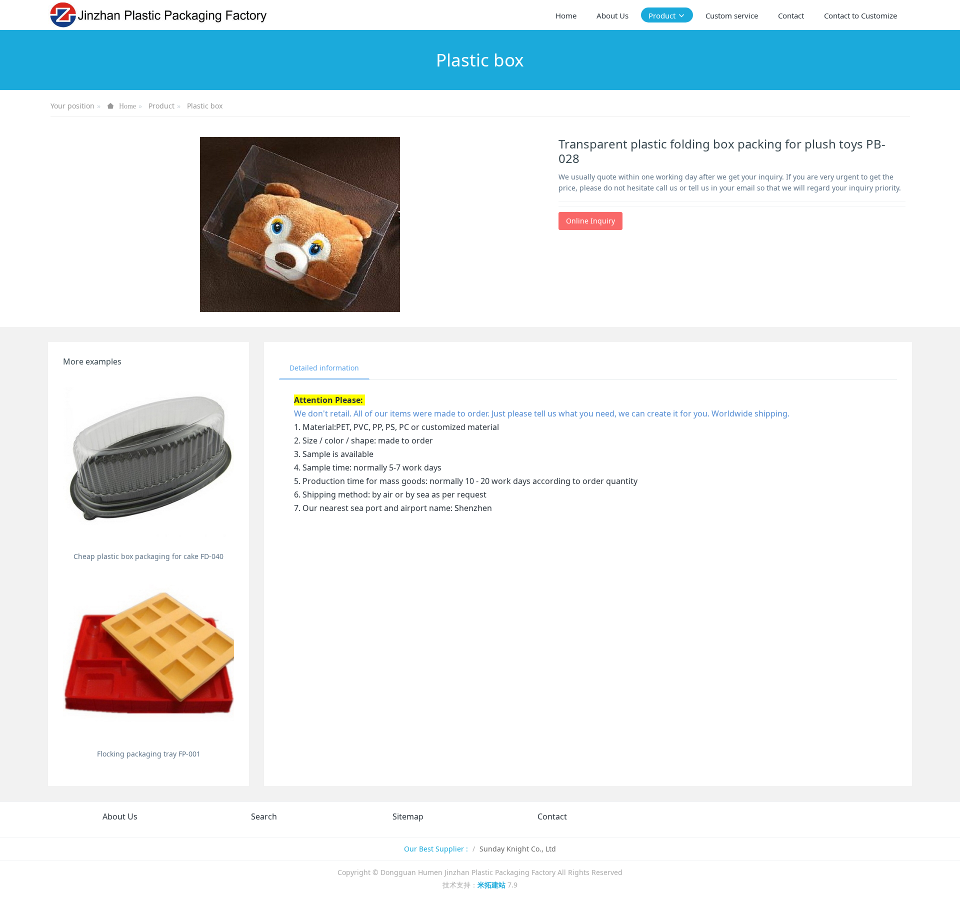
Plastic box (204, 105)
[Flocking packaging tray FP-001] (148, 659)
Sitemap (408, 816)
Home (566, 15)
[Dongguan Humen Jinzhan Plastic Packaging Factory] (159, 15)
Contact (552, 816)
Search (264, 816)
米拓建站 (493, 885)
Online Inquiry (590, 221)
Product (161, 105)
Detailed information (324, 367)
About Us (120, 816)
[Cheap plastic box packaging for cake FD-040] (148, 462)
